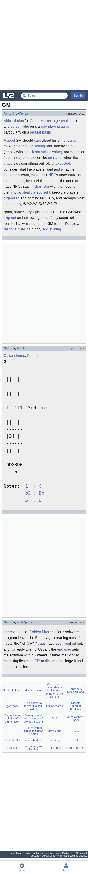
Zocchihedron (33, 740)
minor (34, 356)
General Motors (12, 690)
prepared (55, 157)
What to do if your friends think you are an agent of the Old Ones (54, 690)
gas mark (12, 706)
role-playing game (55, 126)
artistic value (51, 152)
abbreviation (13, 632)
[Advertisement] (44, 45)
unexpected (60, 163)
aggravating (51, 229)
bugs (42, 643)
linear (16, 157)
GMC (75, 731)
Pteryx (23, 113)
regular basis (40, 132)
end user (64, 649)
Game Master (40, 121)
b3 (28, 493)
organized (12, 198)
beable (21, 348)
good (11, 140)
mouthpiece (13, 181)
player (9, 163)
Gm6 (55, 718)
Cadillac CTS (75, 748)
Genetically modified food (75, 690)
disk (48, 661)
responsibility (14, 229)
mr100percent (26, 622)
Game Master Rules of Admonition (12, 718)
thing (8, 348)
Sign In (78, 95)
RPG (12, 731)
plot (73, 146)
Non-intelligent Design (33, 748)
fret (44, 407)
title (71, 121)
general (62, 121)
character (11, 175)
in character (39, 186)
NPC (52, 175)
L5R (75, 740)
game (72, 140)
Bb (41, 493)
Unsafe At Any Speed (75, 718)
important (11, 204)
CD (37, 661)
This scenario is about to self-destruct (33, 706)
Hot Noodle (55, 748)
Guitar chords (14, 356)
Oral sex (12, 748)
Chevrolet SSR (12, 740)
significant (32, 152)
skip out (10, 218)
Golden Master (41, 632)
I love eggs (54, 731)
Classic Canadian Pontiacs (75, 706)
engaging (25, 146)
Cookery (54, 740)
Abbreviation (14, 121)
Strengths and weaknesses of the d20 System (33, 718)
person (9, 113)
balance (52, 181)
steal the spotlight (36, 192)
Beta (39, 638)
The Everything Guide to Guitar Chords (33, 731)
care (37, 140)
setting (39, 146)
